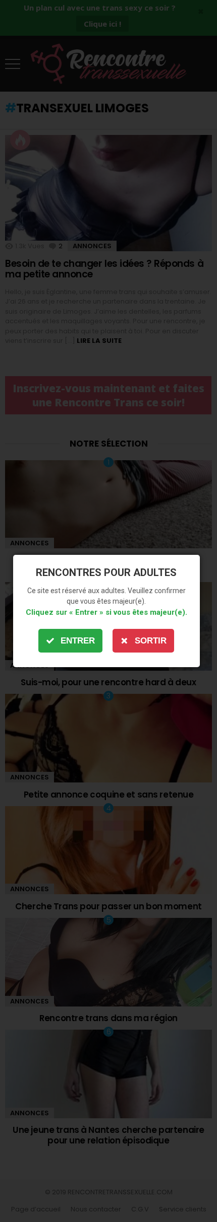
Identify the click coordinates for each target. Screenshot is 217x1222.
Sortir (151, 640)
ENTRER (78, 640)
